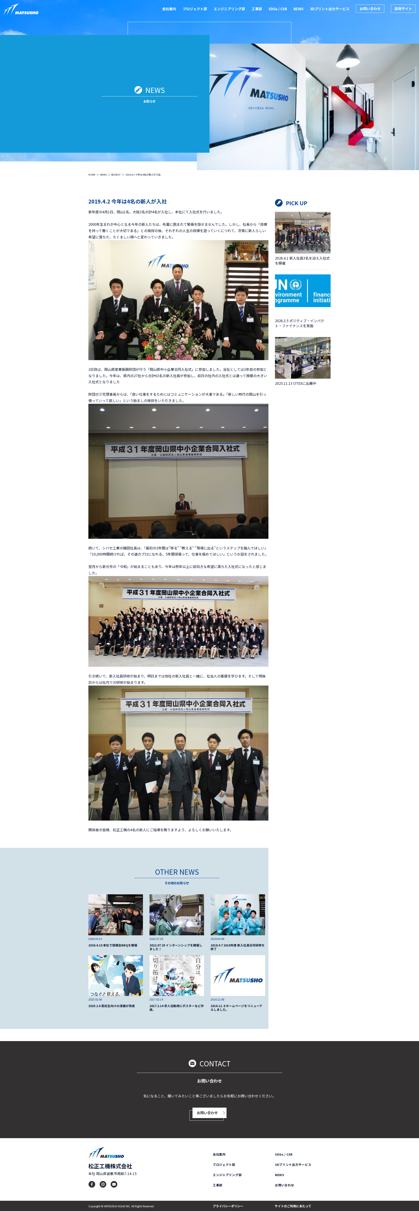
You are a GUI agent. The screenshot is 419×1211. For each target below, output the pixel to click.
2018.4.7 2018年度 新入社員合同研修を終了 (238, 947)
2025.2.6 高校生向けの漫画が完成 (111, 1006)
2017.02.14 (156, 999)
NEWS (299, 8)
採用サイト (403, 8)
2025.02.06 (95, 999)
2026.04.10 (95, 939)
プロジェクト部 (195, 8)
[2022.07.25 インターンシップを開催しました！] (176, 914)
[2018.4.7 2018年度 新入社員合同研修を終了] (238, 914)
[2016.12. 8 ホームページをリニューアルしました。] (238, 975)
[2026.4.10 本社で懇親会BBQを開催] (115, 914)
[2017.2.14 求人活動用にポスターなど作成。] (176, 975)
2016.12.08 (217, 999)
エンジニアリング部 (229, 8)
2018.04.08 (217, 939)
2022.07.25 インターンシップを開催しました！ (175, 947)
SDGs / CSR (278, 8)
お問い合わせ (370, 8)
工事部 (257, 8)
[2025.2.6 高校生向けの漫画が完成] (115, 975)
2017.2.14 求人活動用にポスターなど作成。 (176, 1007)
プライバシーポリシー (228, 1206)
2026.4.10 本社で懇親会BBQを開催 (112, 945)
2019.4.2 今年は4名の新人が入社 (127, 201)
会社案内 (169, 8)
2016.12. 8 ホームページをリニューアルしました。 (236, 1007)
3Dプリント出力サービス (329, 8)
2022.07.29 (156, 939)
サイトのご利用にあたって (293, 1206)
